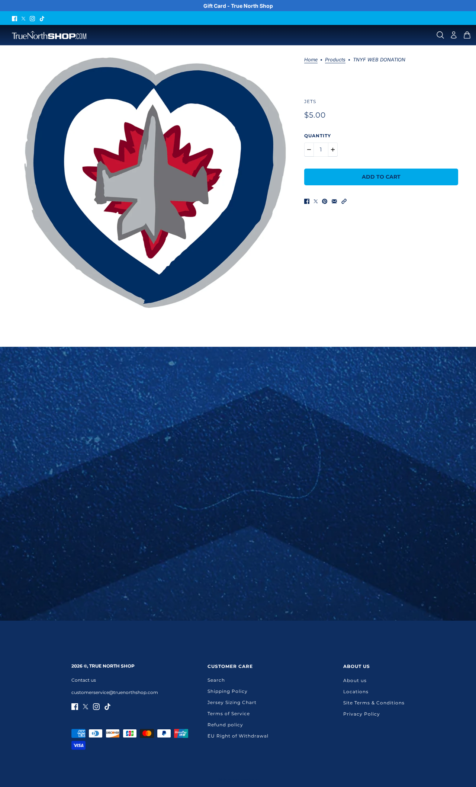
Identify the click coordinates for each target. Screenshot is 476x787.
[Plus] (333, 150)
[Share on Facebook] (306, 201)
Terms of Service (229, 713)
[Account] (453, 35)
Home (311, 60)
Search (216, 680)
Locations (356, 691)
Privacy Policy (361, 714)
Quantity (317, 135)
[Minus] (309, 150)
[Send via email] (334, 201)
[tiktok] (42, 18)
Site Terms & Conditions (374, 703)
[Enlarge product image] (155, 182)
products (335, 60)
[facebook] (14, 18)
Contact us (83, 680)
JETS (310, 101)
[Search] (440, 35)
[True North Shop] (49, 35)
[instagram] (32, 18)
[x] (23, 18)
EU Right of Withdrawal (238, 736)
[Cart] (467, 35)
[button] (344, 201)
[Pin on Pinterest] (324, 201)
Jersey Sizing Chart (232, 702)
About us (355, 680)
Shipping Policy (228, 691)
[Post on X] (316, 201)
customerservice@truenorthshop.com (114, 692)
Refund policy (225, 724)
